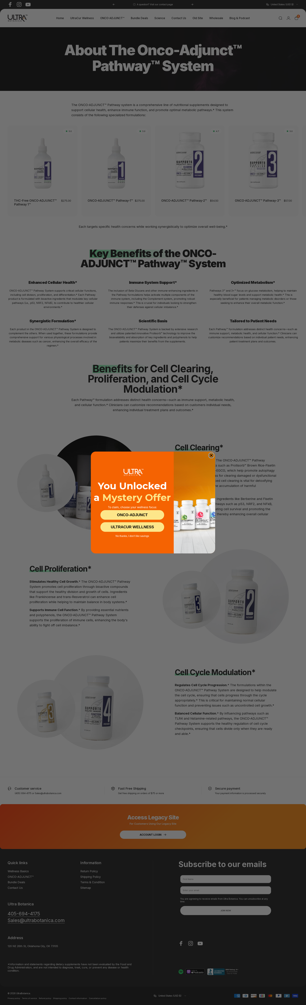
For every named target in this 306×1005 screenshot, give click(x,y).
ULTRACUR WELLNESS (132, 527)
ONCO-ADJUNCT (132, 515)
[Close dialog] (211, 455)
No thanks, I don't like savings (132, 536)
